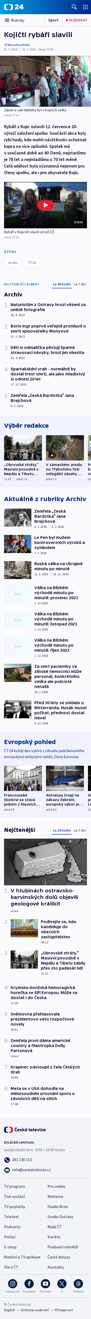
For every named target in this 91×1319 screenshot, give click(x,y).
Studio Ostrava (60, 1216)
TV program (14, 1186)
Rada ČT (55, 1226)
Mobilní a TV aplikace (22, 1256)
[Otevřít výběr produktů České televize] (85, 7)
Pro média (56, 1186)
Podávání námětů (63, 1246)
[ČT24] (14, 7)
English (9, 1310)
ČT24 (32, 262)
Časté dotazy (59, 1256)
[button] (45, 205)
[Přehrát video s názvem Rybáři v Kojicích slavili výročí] (45, 205)
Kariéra (54, 1236)
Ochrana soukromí (35, 1310)
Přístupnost (64, 1310)
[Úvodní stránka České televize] (25, 1129)
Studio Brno (58, 1206)
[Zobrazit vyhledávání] (74, 7)
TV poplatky (14, 1206)
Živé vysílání (14, 1196)
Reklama (55, 1196)
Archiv (13, 262)
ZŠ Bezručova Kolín (17, 45)
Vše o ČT (11, 1267)
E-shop (10, 1246)
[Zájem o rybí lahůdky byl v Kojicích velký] (45, 81)
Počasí (9, 1236)
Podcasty (12, 1226)
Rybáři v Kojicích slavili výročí (26, 232)
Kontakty (56, 1267)
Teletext (11, 1216)
